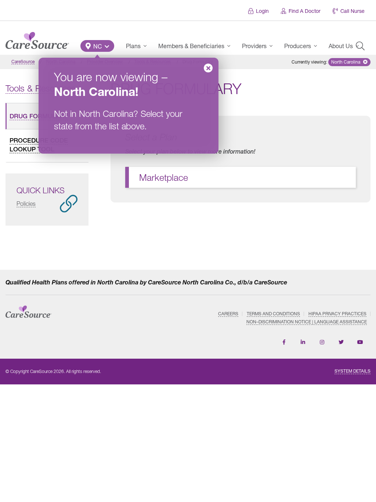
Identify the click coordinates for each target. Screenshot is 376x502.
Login (262, 11)
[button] (97, 46)
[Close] (208, 68)
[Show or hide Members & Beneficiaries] (231, 46)
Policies (26, 203)
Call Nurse (352, 11)
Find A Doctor (305, 11)
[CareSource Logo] (37, 38)
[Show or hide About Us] (359, 46)
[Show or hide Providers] (273, 46)
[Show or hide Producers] (317, 46)
